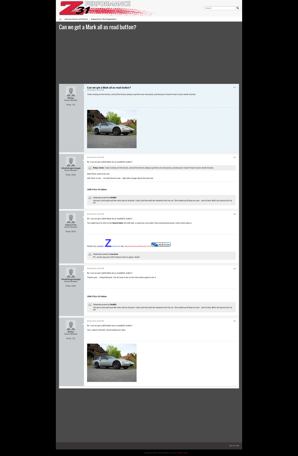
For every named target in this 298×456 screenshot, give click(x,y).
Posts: (69, 105)
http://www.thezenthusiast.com (137, 246)
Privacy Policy (182, 453)
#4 (235, 269)
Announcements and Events (76, 19)
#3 (235, 214)
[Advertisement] (149, 56)
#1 (235, 87)
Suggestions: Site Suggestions (103, 19)
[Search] (238, 8)
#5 (235, 321)
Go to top (234, 446)
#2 (235, 157)
